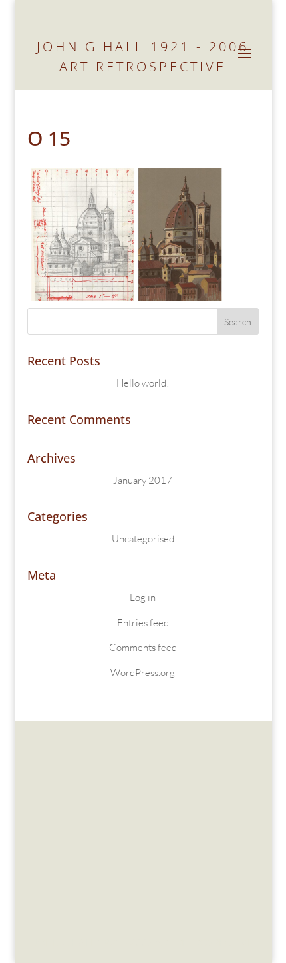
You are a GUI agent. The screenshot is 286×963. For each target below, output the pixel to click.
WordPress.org (142, 672)
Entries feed (143, 622)
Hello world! (143, 383)
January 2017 (142, 480)
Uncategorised (143, 538)
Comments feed (143, 647)
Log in (143, 597)
